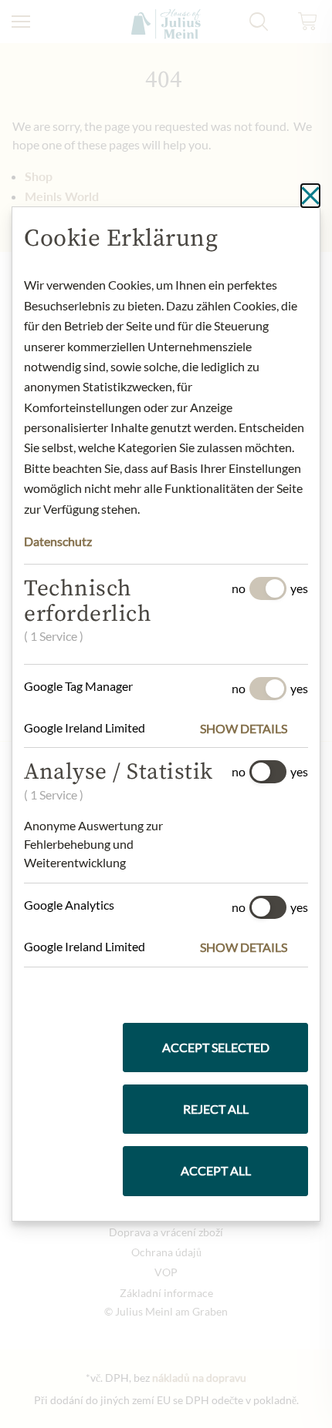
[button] (254, 729)
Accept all (216, 1170)
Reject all (216, 1108)
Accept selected (215, 1047)
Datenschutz (58, 541)
